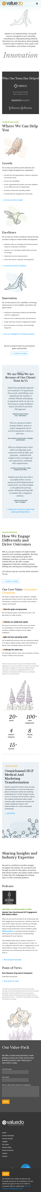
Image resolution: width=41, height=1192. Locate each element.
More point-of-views (11, 981)
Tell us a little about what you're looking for (16, 1085)
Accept (5, 1174)
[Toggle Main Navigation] (37, 3)
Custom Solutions (8, 1136)
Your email (5, 1077)
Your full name (7, 1069)
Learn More (10, 813)
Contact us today (20, 353)
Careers (4, 1153)
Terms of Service (7, 1150)
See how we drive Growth (13, 200)
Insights (5, 1141)
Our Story (5, 1144)
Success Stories (7, 1139)
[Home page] (14, 6)
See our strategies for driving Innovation (18, 334)
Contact (4, 1156)
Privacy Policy (6, 1147)
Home (4, 1133)
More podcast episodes (12, 960)
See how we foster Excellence (14, 266)
